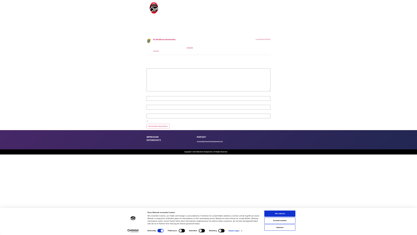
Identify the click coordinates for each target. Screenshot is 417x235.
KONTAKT (264, 9)
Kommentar (152, 67)
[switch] (182, 230)
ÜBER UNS (228, 9)
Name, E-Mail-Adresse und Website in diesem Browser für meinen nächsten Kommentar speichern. (189, 121)
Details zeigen (234, 231)
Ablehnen (280, 227)
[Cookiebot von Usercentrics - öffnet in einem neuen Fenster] (133, 230)
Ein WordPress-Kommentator (164, 39)
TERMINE (238, 9)
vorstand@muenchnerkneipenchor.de (210, 142)
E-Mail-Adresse (154, 104)
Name (150, 95)
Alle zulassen (280, 213)
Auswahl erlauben (280, 220)
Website (150, 112)
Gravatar (190, 48)
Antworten (156, 51)
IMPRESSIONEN (251, 9)
